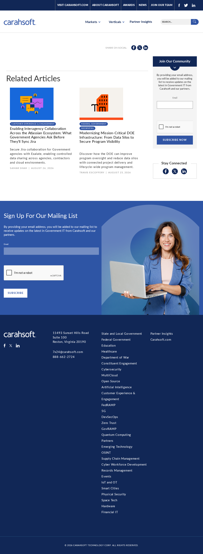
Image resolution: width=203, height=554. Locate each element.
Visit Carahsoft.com (72, 5)
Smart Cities (110, 488)
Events (106, 476)
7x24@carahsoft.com (68, 352)
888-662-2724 (64, 357)
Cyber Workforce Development (124, 464)
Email (174, 98)
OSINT (106, 452)
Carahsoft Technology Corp (92, 545)
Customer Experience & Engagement (32, 124)
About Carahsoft (105, 5)
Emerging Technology (117, 446)
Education (109, 345)
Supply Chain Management (121, 458)
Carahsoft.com (160, 339)
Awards (129, 5)
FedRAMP (108, 405)
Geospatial (87, 128)
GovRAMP (109, 428)
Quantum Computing (116, 434)
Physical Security (114, 494)
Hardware (108, 506)
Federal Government (93, 124)
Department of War (115, 357)
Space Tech (109, 500)
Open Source (111, 381)
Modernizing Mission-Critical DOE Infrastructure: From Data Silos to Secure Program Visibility (107, 137)
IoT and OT (109, 482)
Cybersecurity (112, 369)
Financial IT (110, 512)
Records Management (117, 470)
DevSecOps (110, 417)
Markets (91, 22)
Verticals (115, 22)
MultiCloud (110, 375)
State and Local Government (122, 333)
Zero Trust (109, 423)
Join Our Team (161, 5)
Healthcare (109, 351)
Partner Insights (141, 21)
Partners (107, 440)
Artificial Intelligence (117, 387)
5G (104, 411)
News (143, 5)
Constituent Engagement (119, 363)
